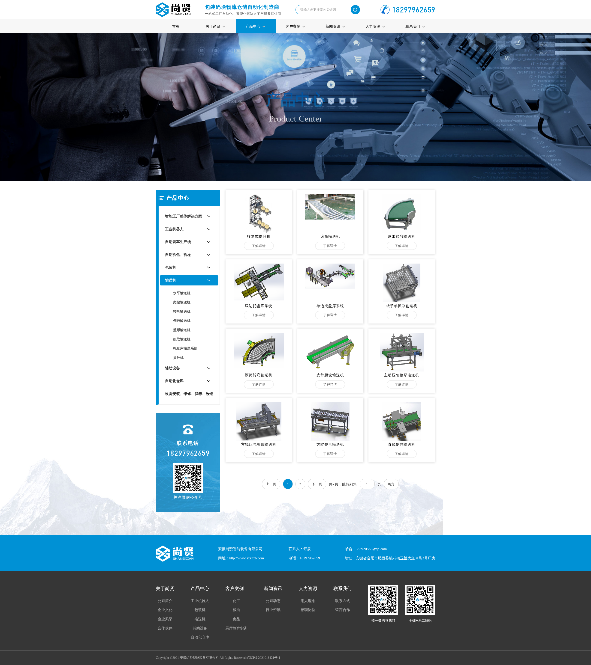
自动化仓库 (174, 381)
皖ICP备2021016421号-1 (263, 657)
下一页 (317, 484)
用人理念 (308, 601)
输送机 (170, 280)
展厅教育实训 (236, 628)
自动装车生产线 (178, 242)
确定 (391, 484)
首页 (175, 26)
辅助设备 (172, 368)
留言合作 (342, 610)
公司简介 (165, 601)
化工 (236, 601)
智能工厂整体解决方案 (183, 216)
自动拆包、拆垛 (178, 255)
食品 (236, 619)
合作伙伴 (165, 628)
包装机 (170, 267)
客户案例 (294, 26)
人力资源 (373, 26)
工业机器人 (174, 229)
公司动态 (273, 601)
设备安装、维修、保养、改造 (189, 394)
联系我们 (413, 26)
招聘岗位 (308, 610)
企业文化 (165, 610)
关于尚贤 (214, 26)
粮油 (236, 610)
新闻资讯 (334, 26)
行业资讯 (273, 610)
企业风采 (165, 619)
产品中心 (254, 26)
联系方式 (342, 601)
